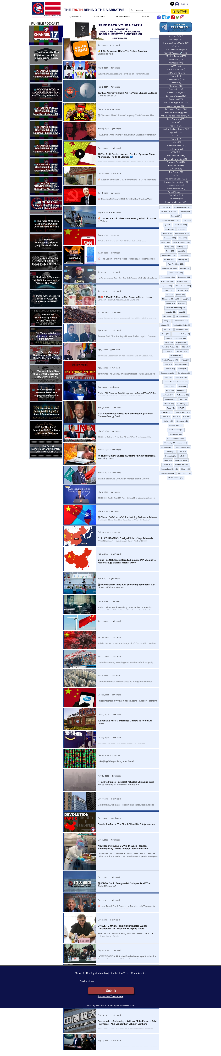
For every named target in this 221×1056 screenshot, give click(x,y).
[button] (110, 555)
